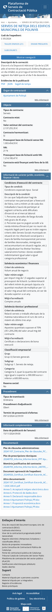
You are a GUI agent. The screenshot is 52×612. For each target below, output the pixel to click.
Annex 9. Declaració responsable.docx (22, 496)
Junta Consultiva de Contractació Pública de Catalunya (21, 548)
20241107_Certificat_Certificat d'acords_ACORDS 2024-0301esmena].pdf (26, 482)
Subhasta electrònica (11, 530)
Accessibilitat (32, 593)
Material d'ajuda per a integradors (17, 580)
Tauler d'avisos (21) (13, 44)
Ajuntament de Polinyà (18, 22)
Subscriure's (10, 50)
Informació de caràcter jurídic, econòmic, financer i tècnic (24, 176)
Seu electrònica (37, 598)
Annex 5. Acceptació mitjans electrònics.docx (25, 489)
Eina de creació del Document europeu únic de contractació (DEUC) (23, 526)
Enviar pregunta (39, 44)
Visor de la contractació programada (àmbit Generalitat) (21, 534)
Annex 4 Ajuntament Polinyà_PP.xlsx (21, 499)
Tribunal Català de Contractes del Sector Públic (23, 555)
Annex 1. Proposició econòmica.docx (21, 503)
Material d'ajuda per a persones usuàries (20, 577)
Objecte (7, 104)
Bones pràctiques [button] (10, 586)
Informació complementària (17, 425)
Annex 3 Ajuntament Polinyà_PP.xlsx (21, 506)
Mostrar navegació (26, 57)
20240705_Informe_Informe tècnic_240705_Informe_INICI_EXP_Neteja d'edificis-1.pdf (26, 466)
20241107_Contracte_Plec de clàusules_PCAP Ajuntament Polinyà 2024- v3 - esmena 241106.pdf (26, 451)
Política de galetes (16, 598)
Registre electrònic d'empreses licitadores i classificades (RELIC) (21, 540)
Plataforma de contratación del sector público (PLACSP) (22, 560)
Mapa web (26, 604)
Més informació (42, 100)
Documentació (10, 442)
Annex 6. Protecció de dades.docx (20, 492)
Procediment (9, 391)
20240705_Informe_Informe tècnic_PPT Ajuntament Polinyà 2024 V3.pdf (26, 459)
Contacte (6, 574)
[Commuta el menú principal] (45, 7)
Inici (3, 22)
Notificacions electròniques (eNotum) (18, 564)
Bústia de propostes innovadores (17, 544)
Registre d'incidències (12, 583)
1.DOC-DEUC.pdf (11, 485)
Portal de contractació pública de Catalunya (21, 553)
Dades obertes (8, 567)
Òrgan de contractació (14, 90)
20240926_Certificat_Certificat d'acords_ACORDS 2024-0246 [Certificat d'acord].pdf (26, 474)
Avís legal (17, 593)
